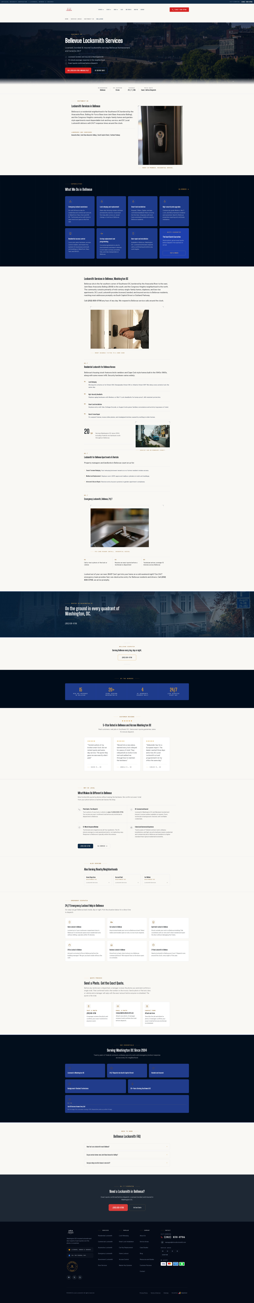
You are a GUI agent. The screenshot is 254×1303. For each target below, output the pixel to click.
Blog (122, 9)
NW (163, 1251)
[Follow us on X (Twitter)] (74, 1277)
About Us (136, 9)
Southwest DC (89, 19)
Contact (142, 9)
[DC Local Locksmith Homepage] (71, 1232)
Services (100, 9)
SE (172, 1251)
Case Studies (128, 9)
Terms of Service (155, 1293)
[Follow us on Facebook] (69, 1277)
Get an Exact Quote (100, 70)
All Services (183, 189)
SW (177, 1251)
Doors (108, 9)
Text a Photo (174, 253)
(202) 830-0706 (246, 2)
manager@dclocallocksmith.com (175, 1242)
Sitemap (166, 1293)
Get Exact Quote (137, 1207)
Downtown (165, 1254)
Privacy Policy (144, 1293)
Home (66, 19)
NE (167, 1251)
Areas (115, 9)
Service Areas (76, 19)
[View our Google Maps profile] (80, 1277)
